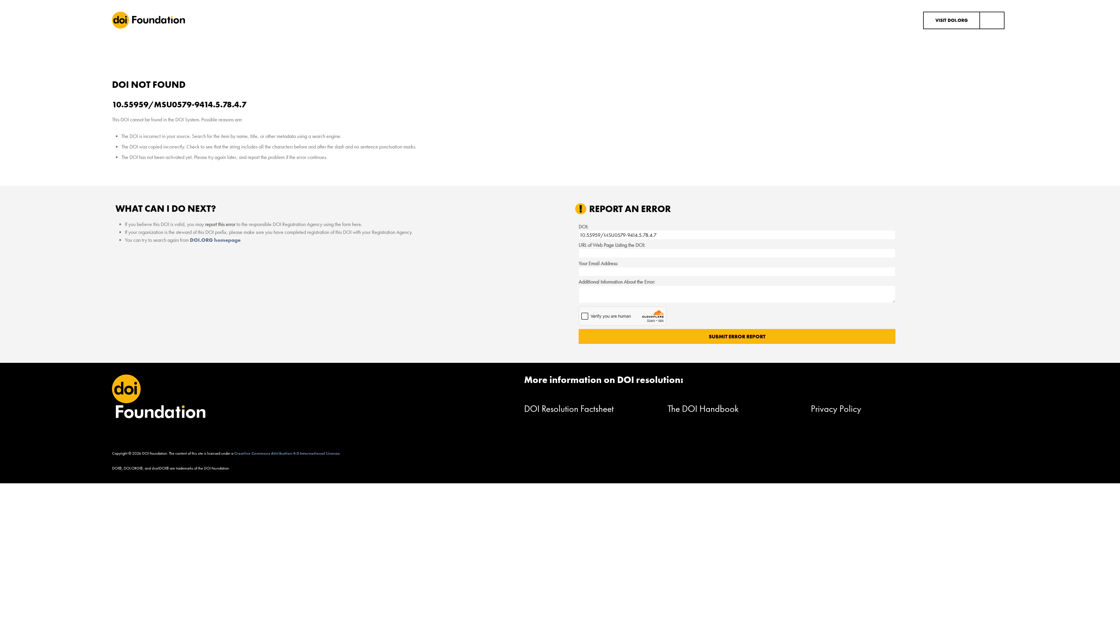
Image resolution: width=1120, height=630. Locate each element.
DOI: (583, 226)
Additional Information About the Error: (617, 281)
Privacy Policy (836, 409)
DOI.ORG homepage (215, 240)
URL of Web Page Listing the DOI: (612, 245)
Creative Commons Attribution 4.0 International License (287, 453)
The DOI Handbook (703, 409)
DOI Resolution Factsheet (569, 409)
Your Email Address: (598, 263)
